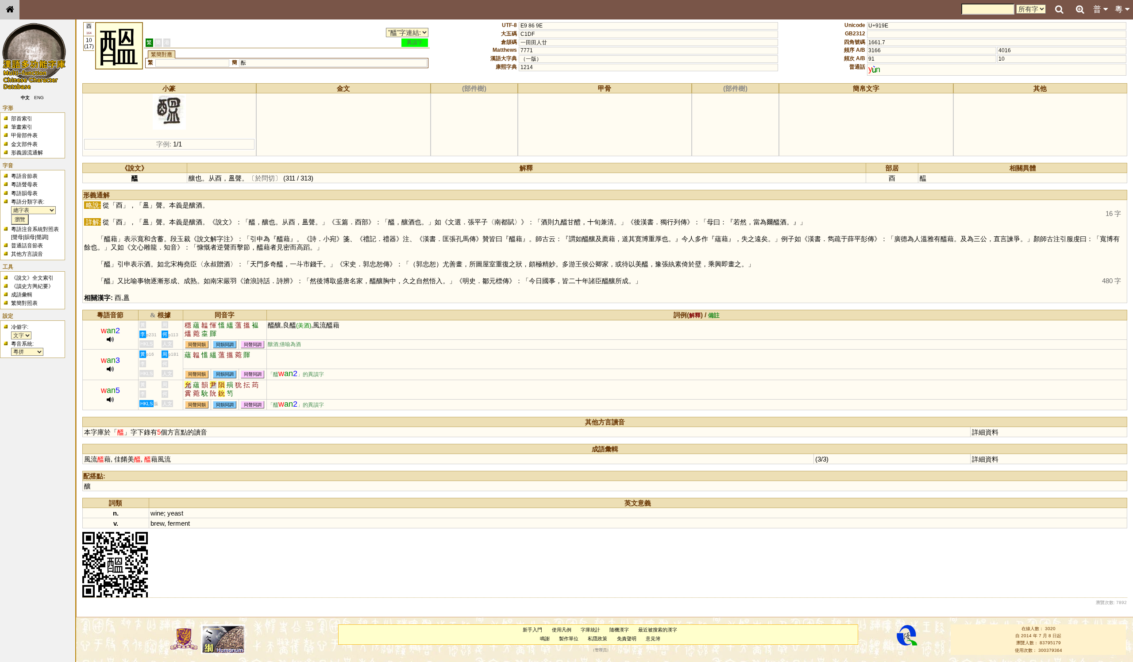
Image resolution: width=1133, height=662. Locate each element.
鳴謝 (545, 638)
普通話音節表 (27, 245)
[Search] (1059, 9)
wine (157, 513)
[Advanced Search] (1080, 9)
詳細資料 (985, 432)
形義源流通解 (27, 153)
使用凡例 (561, 629)
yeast (175, 513)
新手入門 (532, 629)
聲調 (41, 237)
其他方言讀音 (27, 254)
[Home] (9, 9)
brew (157, 523)
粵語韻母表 (24, 193)
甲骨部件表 (24, 135)
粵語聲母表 (24, 184)
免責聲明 (626, 638)
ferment (179, 523)
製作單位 (568, 638)
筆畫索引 (21, 127)
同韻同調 (225, 344)
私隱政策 (597, 638)
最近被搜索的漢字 (657, 629)
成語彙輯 (21, 295)
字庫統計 (590, 629)
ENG (39, 97)
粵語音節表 (24, 176)
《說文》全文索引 (32, 278)
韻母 (29, 237)
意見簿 (653, 638)
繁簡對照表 (24, 303)
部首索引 (21, 118)
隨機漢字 (619, 629)
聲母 (17, 237)
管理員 (601, 650)
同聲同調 (253, 344)
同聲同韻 (197, 344)
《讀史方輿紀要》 (32, 286)
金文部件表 (24, 144)
